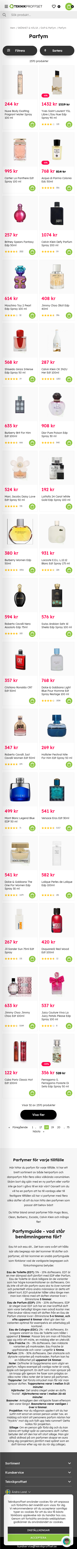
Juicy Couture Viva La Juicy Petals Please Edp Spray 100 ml (56, 1016)
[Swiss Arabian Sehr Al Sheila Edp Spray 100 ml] (57, 595)
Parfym (62, 27)
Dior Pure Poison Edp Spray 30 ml (54, 434)
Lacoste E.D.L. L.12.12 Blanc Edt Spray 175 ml (55, 561)
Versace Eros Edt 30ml (55, 818)
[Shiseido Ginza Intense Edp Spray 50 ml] (20, 341)
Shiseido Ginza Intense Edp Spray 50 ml (19, 371)
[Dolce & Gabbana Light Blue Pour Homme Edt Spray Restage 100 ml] (57, 659)
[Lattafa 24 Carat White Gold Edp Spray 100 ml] (57, 468)
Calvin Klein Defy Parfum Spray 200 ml (56, 243)
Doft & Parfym (48, 27)
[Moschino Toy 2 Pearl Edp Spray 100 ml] (20, 277)
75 (68, 1127)
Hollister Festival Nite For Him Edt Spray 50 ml (56, 756)
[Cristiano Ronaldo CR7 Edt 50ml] (20, 659)
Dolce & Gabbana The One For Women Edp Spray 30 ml (18, 885)
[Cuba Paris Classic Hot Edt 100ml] (20, 1051)
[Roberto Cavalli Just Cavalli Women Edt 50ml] (20, 726)
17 (40, 1127)
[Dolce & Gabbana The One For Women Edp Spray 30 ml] (20, 853)
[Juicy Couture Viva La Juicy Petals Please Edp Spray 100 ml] (57, 984)
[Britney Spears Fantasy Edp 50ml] (20, 213)
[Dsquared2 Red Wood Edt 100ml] (57, 920)
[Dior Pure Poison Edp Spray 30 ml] (57, 404)
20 (58, 1127)
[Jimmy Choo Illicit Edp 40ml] (57, 277)
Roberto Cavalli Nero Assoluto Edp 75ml (18, 625)
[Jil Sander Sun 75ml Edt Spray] (20, 920)
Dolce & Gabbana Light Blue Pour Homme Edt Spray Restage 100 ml (56, 691)
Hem (12, 27)
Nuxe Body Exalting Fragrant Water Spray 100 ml (18, 114)
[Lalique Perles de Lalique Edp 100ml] (57, 853)
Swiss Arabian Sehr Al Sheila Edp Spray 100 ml (56, 625)
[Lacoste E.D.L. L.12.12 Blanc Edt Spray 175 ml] (57, 532)
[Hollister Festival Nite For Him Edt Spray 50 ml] (57, 726)
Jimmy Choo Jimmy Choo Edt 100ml (17, 1014)
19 (52, 1127)
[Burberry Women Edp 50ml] (20, 532)
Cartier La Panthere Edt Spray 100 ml (19, 179)
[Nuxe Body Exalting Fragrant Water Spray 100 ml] (20, 83)
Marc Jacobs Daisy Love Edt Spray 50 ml (20, 498)
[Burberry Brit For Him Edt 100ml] (20, 404)
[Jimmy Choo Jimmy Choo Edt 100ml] (20, 984)
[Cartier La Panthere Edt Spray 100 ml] (20, 150)
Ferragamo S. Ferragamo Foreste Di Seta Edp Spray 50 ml (55, 1083)
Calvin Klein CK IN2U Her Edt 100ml (54, 371)
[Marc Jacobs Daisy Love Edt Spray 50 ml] (20, 468)
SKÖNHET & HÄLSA (28, 27)
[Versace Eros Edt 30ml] (57, 790)
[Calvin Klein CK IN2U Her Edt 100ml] (57, 341)
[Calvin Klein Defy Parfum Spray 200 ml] (57, 213)
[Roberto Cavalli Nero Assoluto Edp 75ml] (20, 595)
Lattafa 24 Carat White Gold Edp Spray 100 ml (55, 498)
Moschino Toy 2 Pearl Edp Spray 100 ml (18, 307)
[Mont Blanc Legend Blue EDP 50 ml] (20, 790)
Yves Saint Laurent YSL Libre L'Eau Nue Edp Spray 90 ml (55, 114)
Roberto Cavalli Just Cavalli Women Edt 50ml (20, 756)
